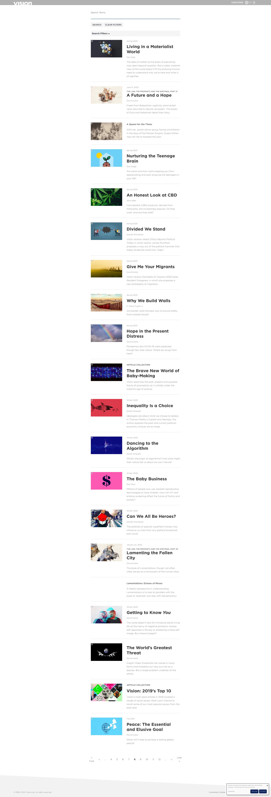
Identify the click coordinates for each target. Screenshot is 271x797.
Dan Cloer (131, 57)
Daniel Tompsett (134, 411)
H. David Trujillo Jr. (135, 306)
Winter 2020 (132, 400)
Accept (263, 791)
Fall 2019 (130, 719)
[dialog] (248, 789)
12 (159, 759)
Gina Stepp (131, 166)
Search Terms (98, 12)
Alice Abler (131, 200)
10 (147, 759)
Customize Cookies (217, 792)
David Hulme (132, 101)
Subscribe (237, 2)
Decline (254, 791)
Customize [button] (231, 791)
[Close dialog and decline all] (267, 784)
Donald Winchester (135, 234)
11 (153, 759)
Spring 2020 (132, 41)
